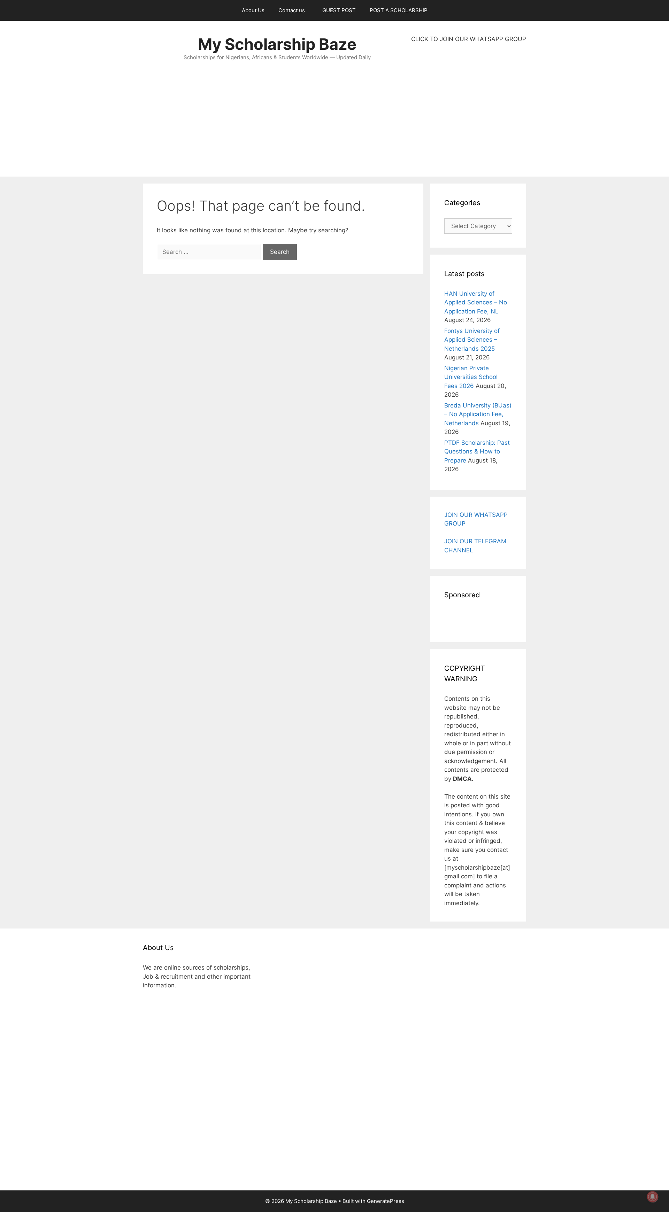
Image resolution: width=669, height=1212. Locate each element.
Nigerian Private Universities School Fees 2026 (471, 377)
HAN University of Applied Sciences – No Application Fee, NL (475, 302)
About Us (253, 10)
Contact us (291, 10)
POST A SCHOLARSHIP (399, 10)
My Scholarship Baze (277, 44)
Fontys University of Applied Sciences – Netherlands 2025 (472, 339)
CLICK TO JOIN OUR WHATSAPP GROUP (468, 39)
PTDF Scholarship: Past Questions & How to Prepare (477, 451)
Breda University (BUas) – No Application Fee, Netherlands (478, 414)
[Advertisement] (468, 110)
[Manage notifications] (652, 1196)
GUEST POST (339, 10)
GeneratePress (385, 1201)
